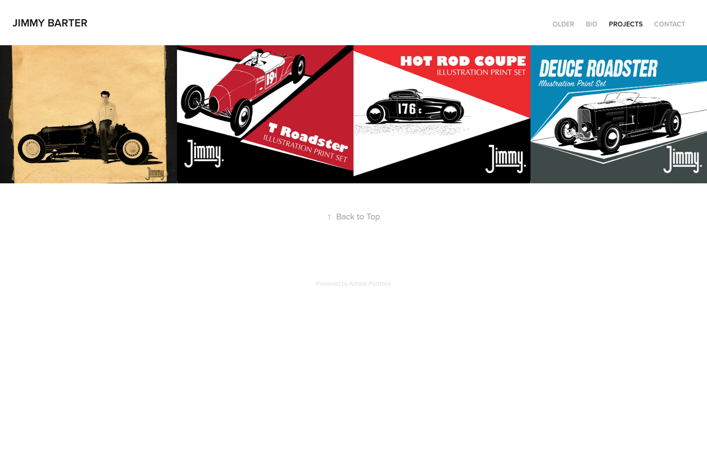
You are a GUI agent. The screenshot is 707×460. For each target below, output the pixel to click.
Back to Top (353, 216)
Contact (669, 24)
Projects (626, 24)
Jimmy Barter (50, 22)
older (563, 24)
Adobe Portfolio (370, 283)
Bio (591, 24)
